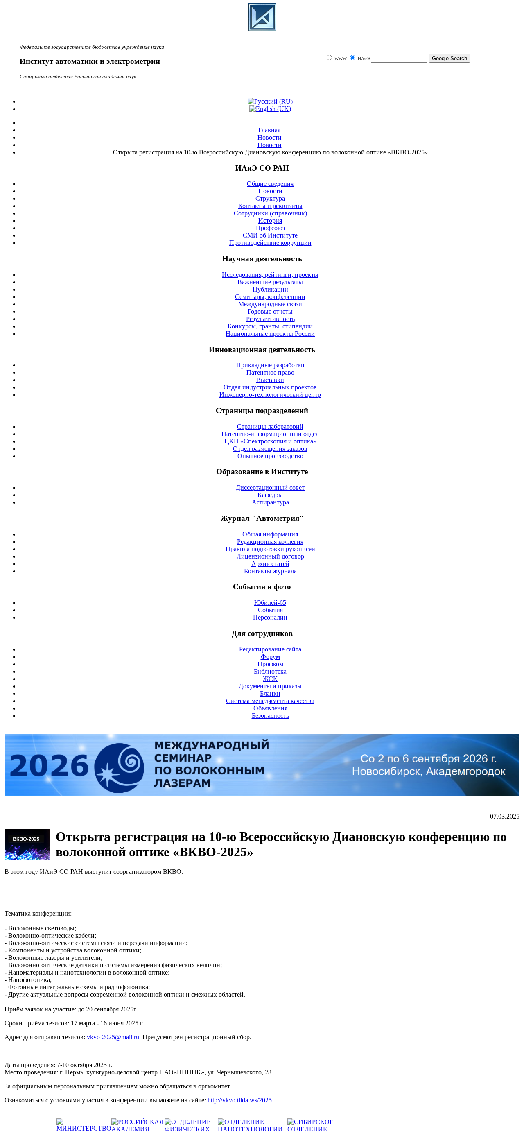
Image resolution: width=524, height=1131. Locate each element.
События (270, 609)
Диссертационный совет (270, 487)
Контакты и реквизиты (270, 205)
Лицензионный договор (270, 556)
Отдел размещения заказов (270, 448)
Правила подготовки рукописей (270, 548)
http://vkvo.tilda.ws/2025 (240, 1100)
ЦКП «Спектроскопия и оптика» (270, 441)
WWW (341, 59)
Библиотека (270, 671)
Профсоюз (270, 227)
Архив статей (270, 563)
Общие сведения (270, 183)
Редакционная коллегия (270, 541)
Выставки (270, 379)
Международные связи (270, 304)
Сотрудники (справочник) (270, 213)
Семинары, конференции (270, 296)
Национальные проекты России (270, 333)
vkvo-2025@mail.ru (113, 1037)
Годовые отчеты (270, 311)
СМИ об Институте (270, 235)
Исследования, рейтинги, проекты (270, 274)
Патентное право (270, 372)
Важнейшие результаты (270, 281)
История (270, 220)
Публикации (270, 289)
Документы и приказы (270, 686)
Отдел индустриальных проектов (270, 387)
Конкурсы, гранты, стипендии (270, 326)
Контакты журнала (270, 571)
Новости (270, 191)
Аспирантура (270, 502)
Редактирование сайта (270, 649)
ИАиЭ (364, 59)
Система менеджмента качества (270, 700)
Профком (270, 664)
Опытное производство (270, 455)
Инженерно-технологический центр (270, 394)
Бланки (270, 693)
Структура (270, 198)
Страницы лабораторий (270, 426)
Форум (270, 656)
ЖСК (270, 678)
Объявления (270, 708)
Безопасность (270, 715)
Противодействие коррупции (270, 242)
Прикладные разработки (270, 365)
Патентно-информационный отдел (270, 433)
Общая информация (270, 534)
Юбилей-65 (270, 602)
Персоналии (270, 617)
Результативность (270, 318)
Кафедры (270, 494)
